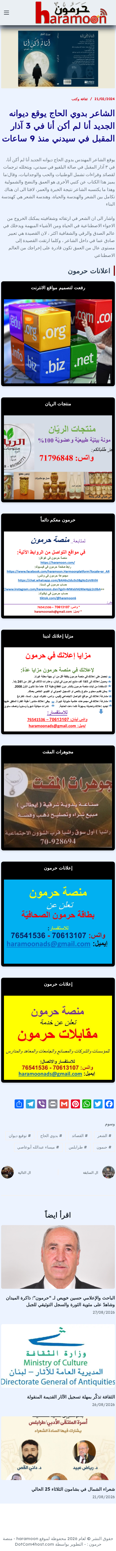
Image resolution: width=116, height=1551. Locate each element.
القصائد (80, 1135)
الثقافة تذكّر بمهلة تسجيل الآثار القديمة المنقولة (71, 1397)
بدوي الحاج (51, 1135)
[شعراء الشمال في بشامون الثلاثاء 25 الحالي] (58, 1448)
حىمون (104, 1147)
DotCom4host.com (34, 1544)
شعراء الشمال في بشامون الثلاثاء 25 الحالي (73, 1489)
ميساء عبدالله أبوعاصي (38, 1147)
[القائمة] (6, 12)
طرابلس (78, 1147)
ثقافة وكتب (80, 99)
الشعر (104, 1135)
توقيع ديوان (20, 1135)
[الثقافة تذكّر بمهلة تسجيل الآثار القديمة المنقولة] (58, 1356)
